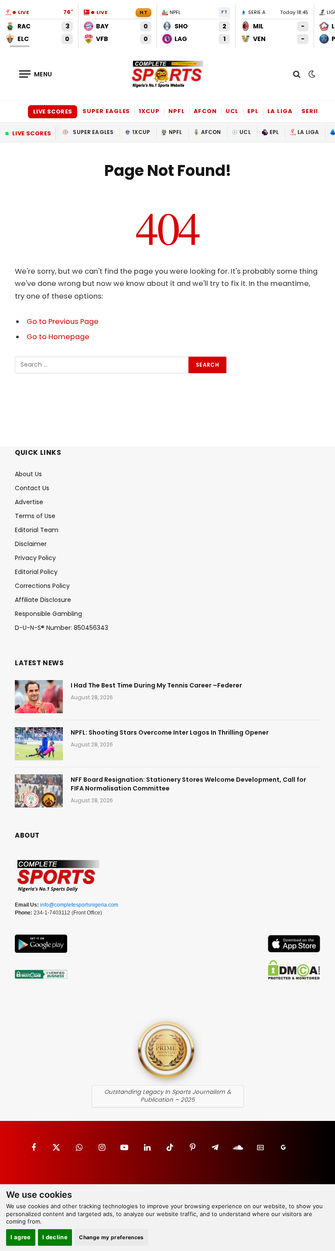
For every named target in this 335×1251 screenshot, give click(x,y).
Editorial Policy (36, 571)
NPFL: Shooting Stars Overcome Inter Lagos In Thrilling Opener (170, 732)
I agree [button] (20, 1237)
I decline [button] (55, 1237)
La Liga (280, 111)
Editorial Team (36, 530)
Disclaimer (31, 544)
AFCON (205, 111)
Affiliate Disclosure (43, 599)
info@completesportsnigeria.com (79, 905)
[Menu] (35, 74)
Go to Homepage (58, 337)
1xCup (149, 111)
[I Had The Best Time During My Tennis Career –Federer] (39, 696)
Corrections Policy (42, 585)
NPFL (176, 111)
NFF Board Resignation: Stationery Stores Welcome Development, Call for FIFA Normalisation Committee (188, 784)
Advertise (29, 502)
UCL (232, 111)
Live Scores (52, 111)
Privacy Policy (35, 557)
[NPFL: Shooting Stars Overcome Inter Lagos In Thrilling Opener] (39, 743)
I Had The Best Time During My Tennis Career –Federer (156, 685)
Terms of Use (35, 516)
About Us (28, 474)
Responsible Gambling (48, 613)
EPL (253, 111)
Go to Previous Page (63, 321)
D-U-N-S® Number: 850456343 (61, 627)
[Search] (296, 74)
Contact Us (32, 488)
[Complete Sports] (167, 74)
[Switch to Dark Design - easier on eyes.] (311, 74)
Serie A (313, 111)
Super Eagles (106, 111)
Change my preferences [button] (111, 1237)
